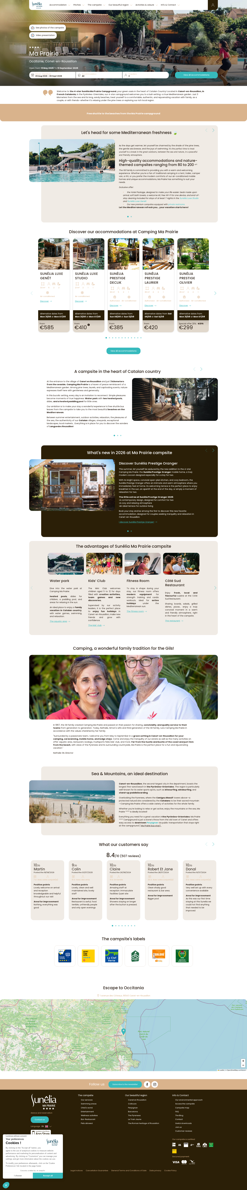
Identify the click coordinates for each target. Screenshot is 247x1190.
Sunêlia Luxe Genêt (136, 201)
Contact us (40, 1119)
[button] (212, 5)
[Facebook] (147, 1084)
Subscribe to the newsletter (125, 1084)
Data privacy (155, 1170)
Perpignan (152, 822)
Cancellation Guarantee (97, 1170)
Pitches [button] (77, 4)
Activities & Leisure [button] (145, 4)
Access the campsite (185, 1104)
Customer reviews (183, 1131)
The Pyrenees (134, 1115)
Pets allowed (87, 1123)
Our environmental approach (189, 1100)
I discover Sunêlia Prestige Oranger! (136, 522)
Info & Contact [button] (169, 4)
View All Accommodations (196, 74)
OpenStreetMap (232, 1070)
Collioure (132, 1104)
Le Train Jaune (134, 1119)
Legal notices (76, 1170)
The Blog (179, 1115)
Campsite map (182, 1108)
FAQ (177, 1111)
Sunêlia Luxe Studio (189, 198)
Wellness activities (89, 1115)
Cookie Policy (170, 1170)
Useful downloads (183, 1123)
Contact (179, 1119)
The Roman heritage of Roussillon (143, 1123)
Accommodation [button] (58, 4)
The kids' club (95, 625)
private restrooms (176, 204)
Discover (44, 301)
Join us (178, 1127)
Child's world (87, 1108)
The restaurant (172, 620)
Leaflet (221, 1070)
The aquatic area (58, 621)
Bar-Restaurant (88, 1119)
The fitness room (135, 611)
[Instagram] (154, 1084)
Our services (87, 1100)
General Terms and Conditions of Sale (129, 1170)
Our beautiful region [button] (118, 4)
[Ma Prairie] (38, 5)
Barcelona (133, 1111)
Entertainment (87, 1111)
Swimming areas (88, 1104)
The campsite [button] (95, 4)
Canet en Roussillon (137, 1100)
